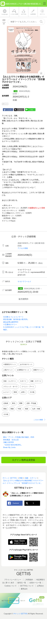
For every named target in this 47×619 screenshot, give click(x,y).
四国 (26, 409)
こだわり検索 (38, 420)
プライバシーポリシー (12, 580)
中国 (19, 409)
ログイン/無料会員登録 (23, 460)
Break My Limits (9, 447)
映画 (15, 392)
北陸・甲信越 (31, 403)
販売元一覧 (21, 583)
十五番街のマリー (10, 324)
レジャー (6, 392)
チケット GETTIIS (20, 614)
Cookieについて (11, 586)
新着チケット (38, 370)
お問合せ (40, 586)
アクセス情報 (23, 248)
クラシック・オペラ (10, 387)
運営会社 (24, 589)
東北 (13, 403)
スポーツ (23, 381)
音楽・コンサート (9, 381)
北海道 (5, 403)
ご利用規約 (29, 580)
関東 (20, 403)
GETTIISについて (27, 586)
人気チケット (8, 370)
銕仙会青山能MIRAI (10, 322)
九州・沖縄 (36, 409)
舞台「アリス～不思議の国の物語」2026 (18, 437)
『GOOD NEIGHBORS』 (12, 445)
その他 (32, 392)
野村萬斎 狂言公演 (11, 440)
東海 (5, 409)
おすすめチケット (26, 364)
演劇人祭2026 (8, 442)
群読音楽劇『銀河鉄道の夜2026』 (16, 319)
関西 (12, 409)
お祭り (23, 392)
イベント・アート (28, 387)
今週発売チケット (9, 364)
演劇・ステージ (35, 381)
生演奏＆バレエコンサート (13, 317)
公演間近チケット (23, 370)
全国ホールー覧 (35, 583)
